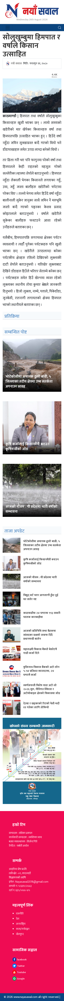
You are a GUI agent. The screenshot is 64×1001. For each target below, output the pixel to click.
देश (17, 918)
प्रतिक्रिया (11, 316)
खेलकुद (20, 934)
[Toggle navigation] (8, 27)
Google (20, 979)
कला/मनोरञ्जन (22, 929)
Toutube (21, 972)
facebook (21, 960)
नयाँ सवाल (16, 63)
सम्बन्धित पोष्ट (15, 332)
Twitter (21, 966)
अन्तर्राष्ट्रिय (20, 923)
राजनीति (19, 913)
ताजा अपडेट (14, 531)
